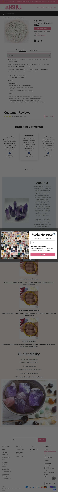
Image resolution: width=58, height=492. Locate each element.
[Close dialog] (55, 233)
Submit (42, 254)
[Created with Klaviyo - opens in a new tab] (29, 260)
